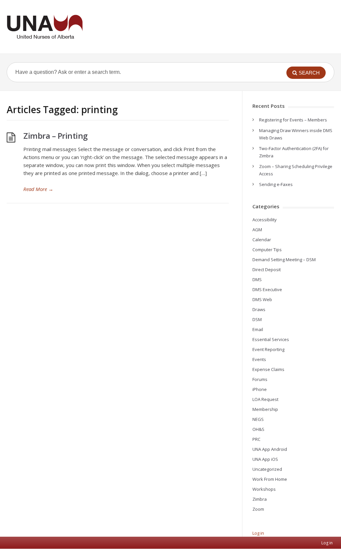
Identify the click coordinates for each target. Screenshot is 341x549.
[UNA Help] (45, 27)
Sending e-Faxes (276, 184)
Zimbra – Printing (55, 135)
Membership (265, 409)
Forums (259, 379)
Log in (258, 533)
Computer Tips (267, 250)
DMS (257, 279)
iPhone (259, 389)
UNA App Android (269, 449)
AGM (257, 230)
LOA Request (265, 399)
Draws (258, 309)
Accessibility (264, 220)
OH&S (258, 429)
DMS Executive (267, 289)
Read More (38, 189)
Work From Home (269, 479)
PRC (256, 439)
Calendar (261, 240)
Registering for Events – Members (293, 120)
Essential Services (270, 339)
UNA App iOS (265, 459)
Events (259, 359)
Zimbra (259, 499)
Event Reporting (268, 349)
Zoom (258, 509)
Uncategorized (267, 469)
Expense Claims (268, 369)
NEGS (258, 419)
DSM (257, 319)
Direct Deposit (266, 270)
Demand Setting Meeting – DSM (284, 260)
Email (257, 329)
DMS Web (262, 299)
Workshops (264, 489)
